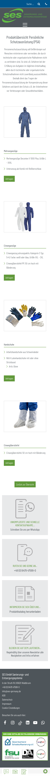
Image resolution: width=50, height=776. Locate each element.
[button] (45, 771)
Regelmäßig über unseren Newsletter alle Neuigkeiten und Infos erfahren (25, 654)
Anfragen (9, 178)
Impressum (6, 703)
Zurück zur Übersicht (25, 484)
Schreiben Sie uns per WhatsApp (25, 529)
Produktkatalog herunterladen (25, 611)
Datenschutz (7, 699)
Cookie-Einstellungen (11, 707)
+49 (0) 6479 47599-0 (25, 570)
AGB (3, 695)
